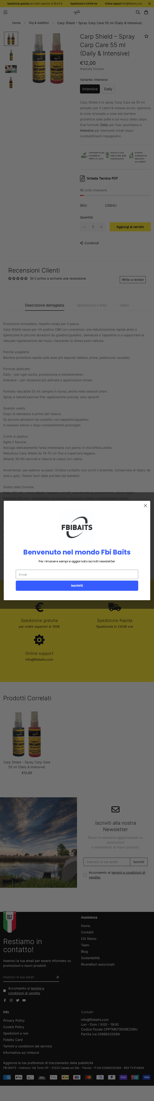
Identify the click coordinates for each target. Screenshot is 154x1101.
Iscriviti (77, 585)
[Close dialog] (145, 505)
